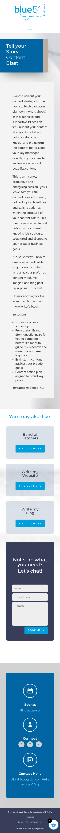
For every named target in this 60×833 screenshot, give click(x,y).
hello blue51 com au (30, 779)
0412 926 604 (30, 784)
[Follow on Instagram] (30, 744)
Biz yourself (39, 829)
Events (30, 705)
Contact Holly (30, 774)
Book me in (36, 630)
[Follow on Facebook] (21, 744)
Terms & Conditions (34, 822)
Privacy (21, 822)
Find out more (30, 448)
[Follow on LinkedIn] (39, 744)
